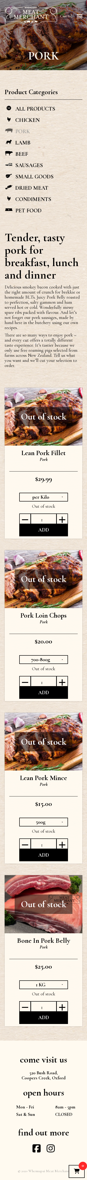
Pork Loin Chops (43, 615)
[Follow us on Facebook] (36, 1150)
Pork (44, 459)
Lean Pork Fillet (43, 453)
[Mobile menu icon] (79, 16)
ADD (43, 530)
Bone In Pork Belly (43, 940)
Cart (65, 16)
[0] (77, 1171)
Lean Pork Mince (43, 778)
